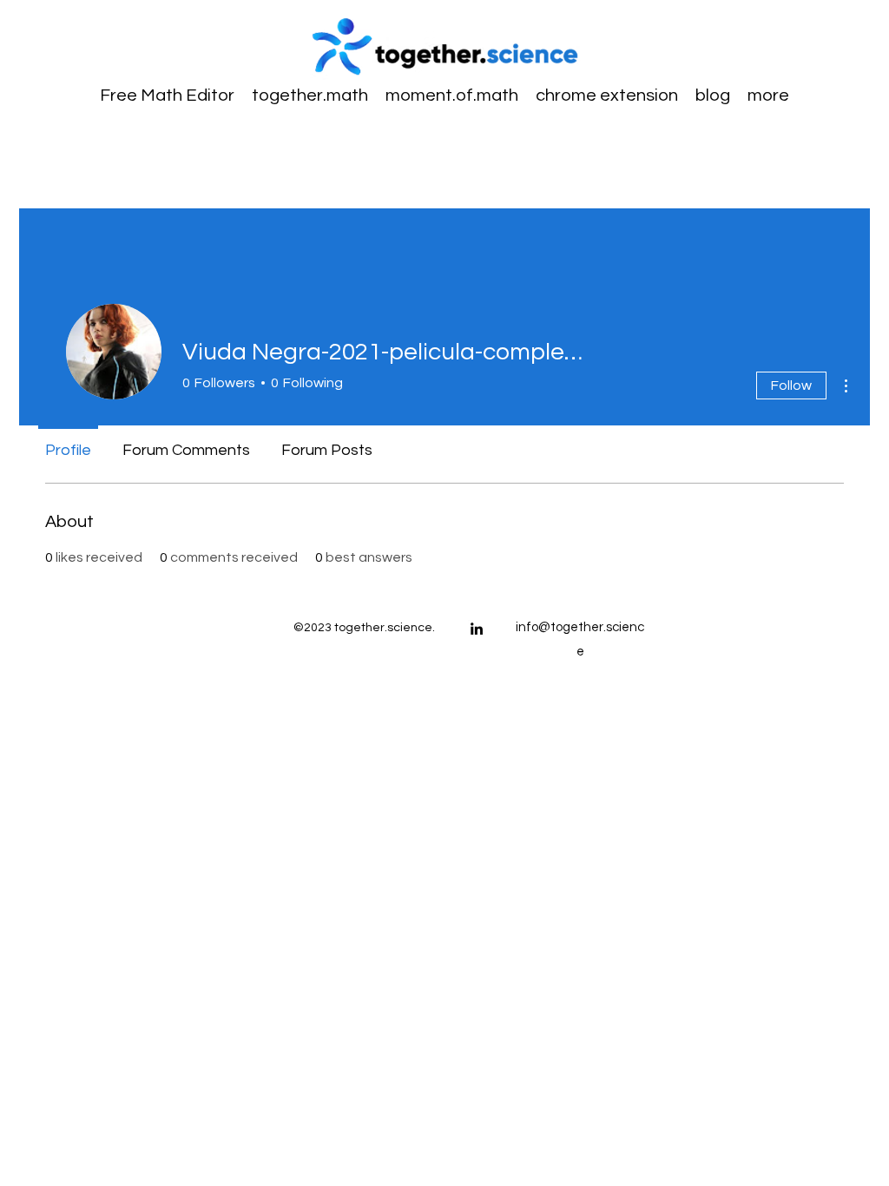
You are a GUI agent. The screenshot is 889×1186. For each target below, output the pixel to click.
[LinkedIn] (476, 628)
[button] (768, 95)
